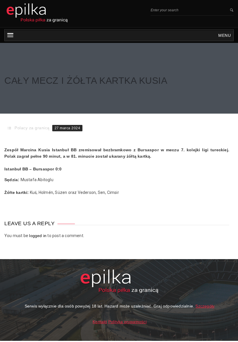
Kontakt (100, 321)
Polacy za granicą (32, 127)
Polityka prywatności (127, 321)
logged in (37, 235)
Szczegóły (204, 306)
